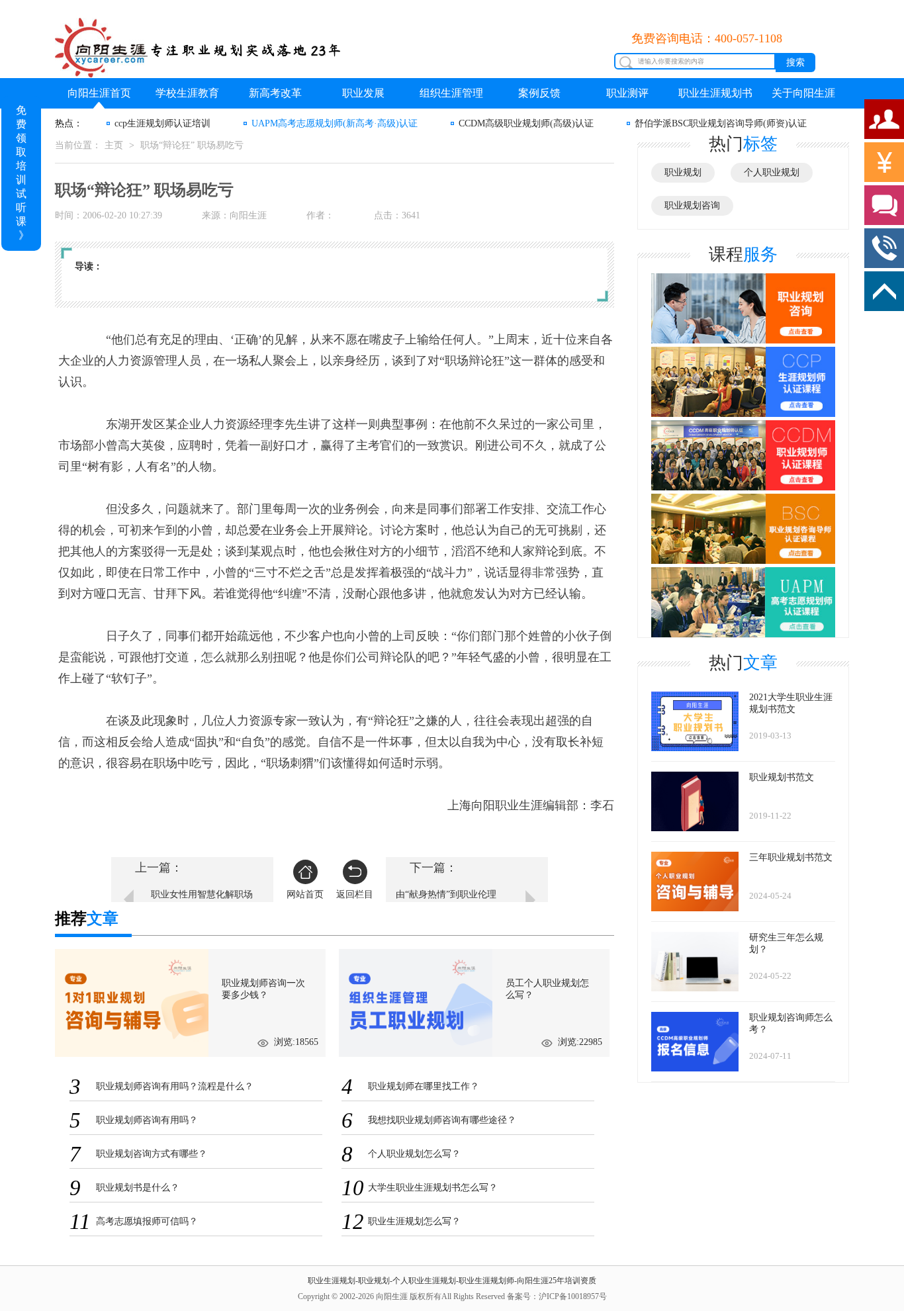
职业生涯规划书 (715, 93)
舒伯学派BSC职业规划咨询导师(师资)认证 (721, 123)
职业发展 (363, 93)
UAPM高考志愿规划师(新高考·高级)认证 (334, 123)
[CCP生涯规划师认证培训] (743, 382)
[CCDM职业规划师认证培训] (743, 455)
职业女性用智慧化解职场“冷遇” (202, 901)
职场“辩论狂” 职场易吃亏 (192, 145)
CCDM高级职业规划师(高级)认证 (526, 123)
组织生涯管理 (451, 93)
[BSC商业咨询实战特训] (743, 529)
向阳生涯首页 (99, 93)
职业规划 (682, 172)
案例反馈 (539, 93)
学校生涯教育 (187, 93)
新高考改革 (275, 93)
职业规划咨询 (692, 205)
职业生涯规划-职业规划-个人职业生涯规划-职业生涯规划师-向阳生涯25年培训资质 (452, 1280)
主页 (114, 145)
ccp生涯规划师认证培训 (162, 123)
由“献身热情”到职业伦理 (446, 894)
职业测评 (627, 93)
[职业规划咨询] (743, 308)
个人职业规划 (771, 172)
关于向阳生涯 (803, 93)
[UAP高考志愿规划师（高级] (743, 601)
